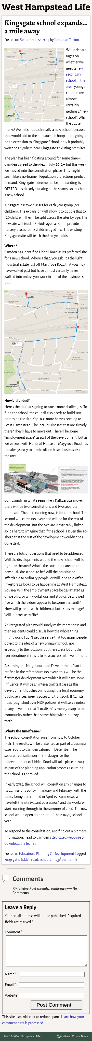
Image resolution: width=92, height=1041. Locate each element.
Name (11, 974)
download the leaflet (20, 843)
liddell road (29, 860)
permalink (69, 860)
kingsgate (11, 860)
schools (45, 860)
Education (26, 854)
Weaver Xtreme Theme (75, 1036)
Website (11, 995)
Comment (13, 932)
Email (10, 985)
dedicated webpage (66, 837)
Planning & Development (55, 854)
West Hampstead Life (27, 1036)
